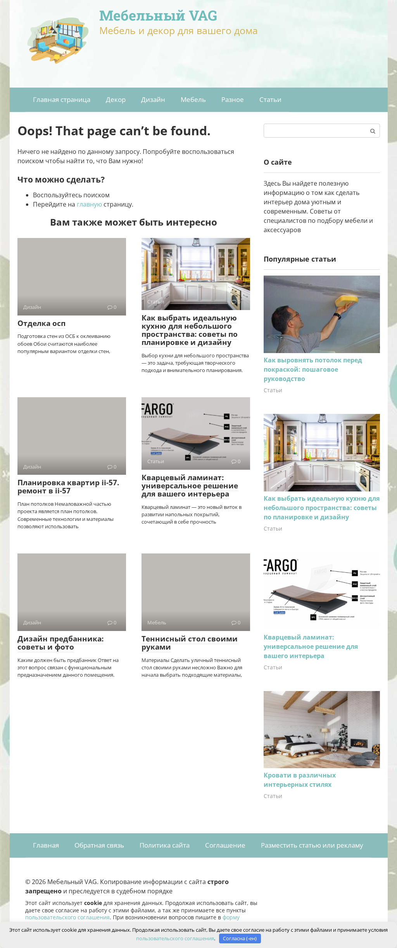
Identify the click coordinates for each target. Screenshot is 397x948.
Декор (116, 99)
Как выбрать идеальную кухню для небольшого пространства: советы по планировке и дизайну (190, 330)
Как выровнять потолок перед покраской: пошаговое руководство (313, 369)
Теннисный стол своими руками (190, 643)
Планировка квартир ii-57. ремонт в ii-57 (68, 486)
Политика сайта (165, 845)
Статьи (270, 99)
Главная (46, 845)
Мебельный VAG (158, 15)
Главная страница (61, 99)
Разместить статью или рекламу (312, 845)
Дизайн (153, 99)
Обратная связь (99, 845)
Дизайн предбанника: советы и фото (60, 643)
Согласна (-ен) (240, 938)
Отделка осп (41, 323)
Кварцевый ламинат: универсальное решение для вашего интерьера (190, 485)
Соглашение (225, 845)
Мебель (193, 99)
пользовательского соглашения (67, 917)
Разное (232, 99)
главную (89, 204)
